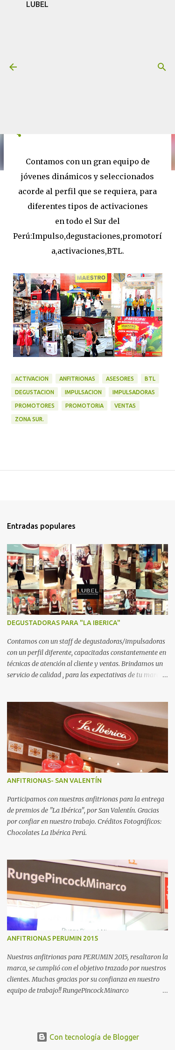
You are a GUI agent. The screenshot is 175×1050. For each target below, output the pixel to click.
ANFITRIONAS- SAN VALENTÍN (54, 780)
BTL (150, 379)
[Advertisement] (87, 71)
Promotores (35, 406)
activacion (32, 379)
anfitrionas (77, 379)
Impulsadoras (133, 392)
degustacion (34, 392)
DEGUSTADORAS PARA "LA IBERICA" (63, 622)
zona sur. (29, 419)
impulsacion (83, 392)
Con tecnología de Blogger (93, 1037)
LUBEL (37, 4)
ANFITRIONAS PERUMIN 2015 (52, 938)
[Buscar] (162, 67)
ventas (125, 406)
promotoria (84, 406)
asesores (120, 379)
